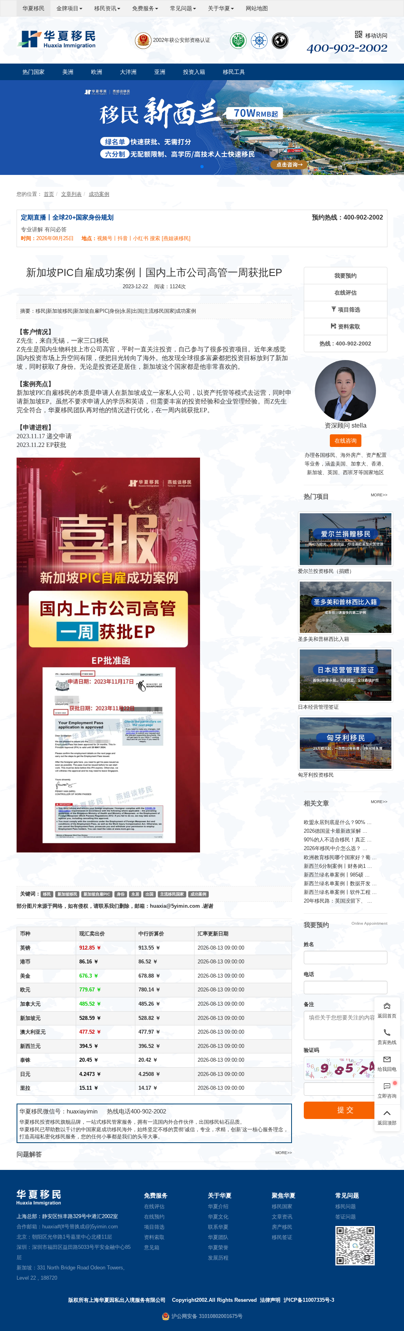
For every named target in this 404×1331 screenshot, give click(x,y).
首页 (49, 194)
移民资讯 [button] (105, 8)
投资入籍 (194, 72)
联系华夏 (218, 1227)
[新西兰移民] (202, 127)
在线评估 (154, 1206)
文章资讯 (282, 1217)
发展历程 (218, 1258)
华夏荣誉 (218, 1247)
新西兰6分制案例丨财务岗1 (338, 866)
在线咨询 (346, 440)
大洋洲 (128, 72)
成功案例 (99, 194)
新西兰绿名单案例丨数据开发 (340, 883)
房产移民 (282, 1227)
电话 (309, 974)
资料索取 (154, 1237)
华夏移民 (33, 8)
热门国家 (33, 72)
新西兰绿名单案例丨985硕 (337, 875)
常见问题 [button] (181, 8)
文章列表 (71, 194)
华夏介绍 (218, 1206)
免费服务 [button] (143, 8)
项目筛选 (154, 1227)
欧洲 (96, 72)
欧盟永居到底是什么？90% (338, 822)
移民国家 (282, 1206)
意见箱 (151, 1247)
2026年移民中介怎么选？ (335, 848)
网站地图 (257, 8)
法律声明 (270, 1300)
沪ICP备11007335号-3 (309, 1300)
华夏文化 (218, 1217)
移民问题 (345, 1206)
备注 (309, 1004)
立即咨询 (387, 1096)
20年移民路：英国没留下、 (338, 901)
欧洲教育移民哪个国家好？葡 (340, 857)
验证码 (311, 1050)
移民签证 (282, 1237)
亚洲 (159, 72)
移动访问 (374, 35)
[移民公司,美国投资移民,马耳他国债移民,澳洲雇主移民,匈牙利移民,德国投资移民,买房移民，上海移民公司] (56, 39)
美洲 (67, 72)
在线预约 (154, 1217)
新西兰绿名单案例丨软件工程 (340, 892)
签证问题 (345, 1217)
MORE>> (283, 1153)
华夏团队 (218, 1237)
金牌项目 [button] (67, 8)
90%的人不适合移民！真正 (338, 840)
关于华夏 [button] (219, 8)
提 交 (345, 1110)
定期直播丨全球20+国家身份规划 (67, 217)
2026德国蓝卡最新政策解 (335, 831)
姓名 (309, 944)
